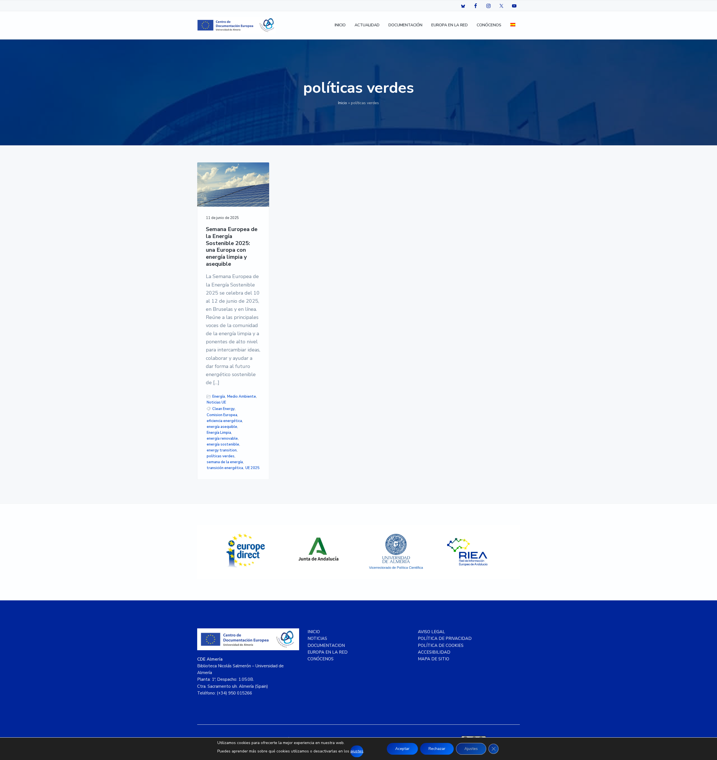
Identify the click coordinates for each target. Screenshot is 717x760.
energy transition (222, 450)
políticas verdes (220, 456)
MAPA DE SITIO (433, 659)
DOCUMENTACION (326, 645)
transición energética (225, 467)
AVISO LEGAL (431, 632)
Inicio (342, 103)
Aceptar (402, 748)
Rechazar (437, 748)
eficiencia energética (224, 420)
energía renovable (222, 438)
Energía (218, 396)
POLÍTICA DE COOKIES (441, 645)
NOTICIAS (317, 638)
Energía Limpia (219, 432)
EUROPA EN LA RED (328, 652)
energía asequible (222, 426)
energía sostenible (223, 444)
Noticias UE (216, 402)
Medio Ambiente (241, 396)
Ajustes (471, 748)
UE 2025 (252, 467)
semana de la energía (225, 462)
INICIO (314, 632)
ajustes (356, 751)
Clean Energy (223, 408)
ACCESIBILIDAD (434, 652)
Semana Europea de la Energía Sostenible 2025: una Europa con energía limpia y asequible (231, 246)
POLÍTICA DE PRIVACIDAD (445, 638)
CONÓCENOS (321, 659)
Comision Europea (222, 415)
